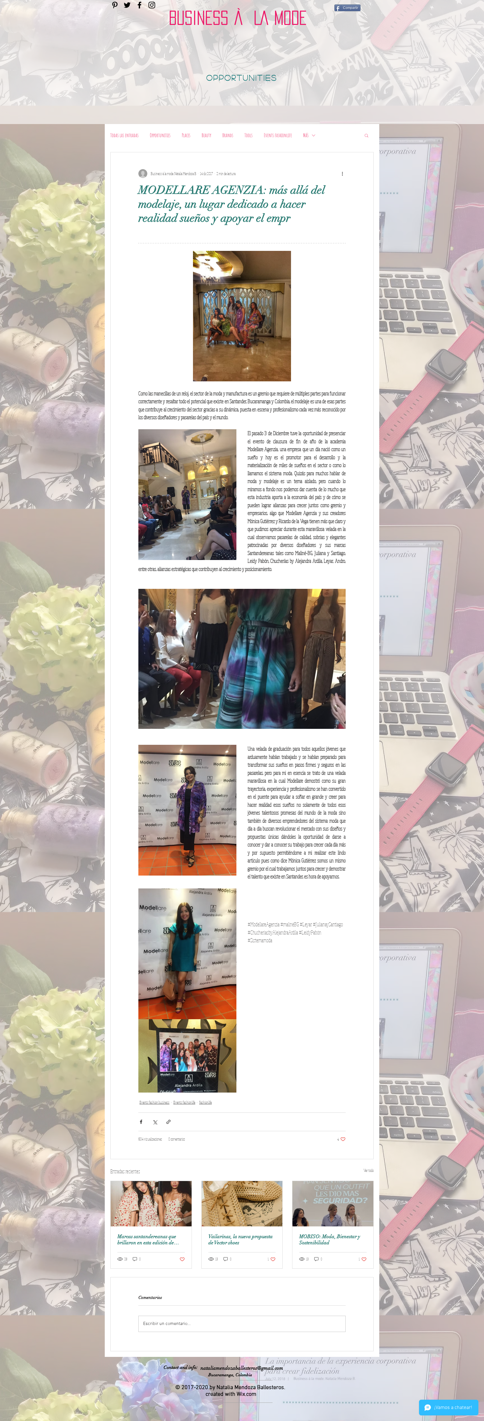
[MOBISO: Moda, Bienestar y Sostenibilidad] (332, 1203)
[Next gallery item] (339, 659)
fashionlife (205, 1102)
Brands (227, 135)
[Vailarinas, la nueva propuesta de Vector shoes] (242, 1203)
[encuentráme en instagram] (151, 5)
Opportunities (160, 135)
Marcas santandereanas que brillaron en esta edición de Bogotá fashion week (146, 1239)
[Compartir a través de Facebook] (141, 1121)
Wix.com (246, 1394)
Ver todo (369, 1170)
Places (186, 135)
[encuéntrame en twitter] (127, 5)
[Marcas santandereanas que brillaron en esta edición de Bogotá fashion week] (151, 1203)
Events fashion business (154, 1102)
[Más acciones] (342, 173)
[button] (366, 135)
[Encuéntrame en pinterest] (114, 5)
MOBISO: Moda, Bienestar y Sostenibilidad (329, 1239)
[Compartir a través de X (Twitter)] (154, 1121)
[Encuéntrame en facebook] (139, 5)
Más (306, 135)
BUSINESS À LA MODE (238, 18)
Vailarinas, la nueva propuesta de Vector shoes (240, 1239)
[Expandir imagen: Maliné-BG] (242, 659)
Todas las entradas (124, 135)
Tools (249, 135)
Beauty (206, 135)
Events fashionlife (278, 135)
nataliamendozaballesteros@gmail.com (242, 1368)
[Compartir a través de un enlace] (168, 1121)
